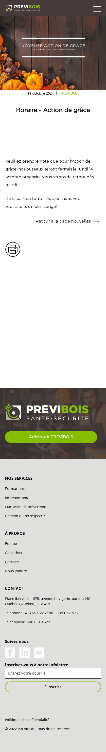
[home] (22, 7)
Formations (15, 489)
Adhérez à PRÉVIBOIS (51, 437)
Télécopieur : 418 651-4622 (27, 622)
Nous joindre (16, 571)
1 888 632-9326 (67, 613)
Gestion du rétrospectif (25, 516)
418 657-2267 (36, 613)
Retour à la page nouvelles (63, 221)
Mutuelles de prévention (25, 507)
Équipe (11, 544)
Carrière (12, 562)
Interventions (16, 498)
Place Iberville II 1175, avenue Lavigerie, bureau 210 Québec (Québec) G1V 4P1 (47, 601)
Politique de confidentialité (27, 719)
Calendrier (14, 553)
